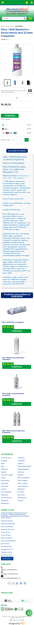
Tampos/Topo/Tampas (24, 466)
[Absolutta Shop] (17, 11)
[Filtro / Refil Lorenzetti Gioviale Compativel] (17, 389)
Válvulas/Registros (23, 469)
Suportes (20, 463)
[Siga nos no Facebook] (9, 583)
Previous (2, 83)
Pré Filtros (21, 492)
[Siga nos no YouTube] (17, 583)
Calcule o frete (5, 140)
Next (31, 82)
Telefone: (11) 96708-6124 (9, 569)
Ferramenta (4, 486)
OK (26, 140)
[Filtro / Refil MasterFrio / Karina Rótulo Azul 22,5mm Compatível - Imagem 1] (7, 82)
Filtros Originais (22, 480)
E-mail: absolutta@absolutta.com (11, 578)
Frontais (3, 489)
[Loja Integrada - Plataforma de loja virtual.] (17, 620)
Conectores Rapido (7, 475)
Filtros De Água (22, 483)
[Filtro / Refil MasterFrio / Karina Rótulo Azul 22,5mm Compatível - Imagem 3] (22, 82)
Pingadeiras (4, 500)
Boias (2, 466)
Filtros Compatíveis (24, 477)
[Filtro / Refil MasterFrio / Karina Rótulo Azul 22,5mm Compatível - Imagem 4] (30, 82)
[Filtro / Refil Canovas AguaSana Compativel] (17, 426)
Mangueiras (4, 495)
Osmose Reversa (6, 497)
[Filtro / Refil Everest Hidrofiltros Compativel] (17, 353)
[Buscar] (25, 18)
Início (2, 26)
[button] (30, 91)
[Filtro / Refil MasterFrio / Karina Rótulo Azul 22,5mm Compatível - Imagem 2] (15, 82)
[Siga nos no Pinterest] (25, 583)
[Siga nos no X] (13, 583)
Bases (3, 463)
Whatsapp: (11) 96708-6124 (9, 574)
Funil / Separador (6, 492)
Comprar (9, 116)
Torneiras (20, 500)
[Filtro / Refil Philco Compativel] (17, 317)
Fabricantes (10, 26)
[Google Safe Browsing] (19, 609)
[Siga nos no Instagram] (21, 583)
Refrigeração (5, 503)
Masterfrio (19, 26)
